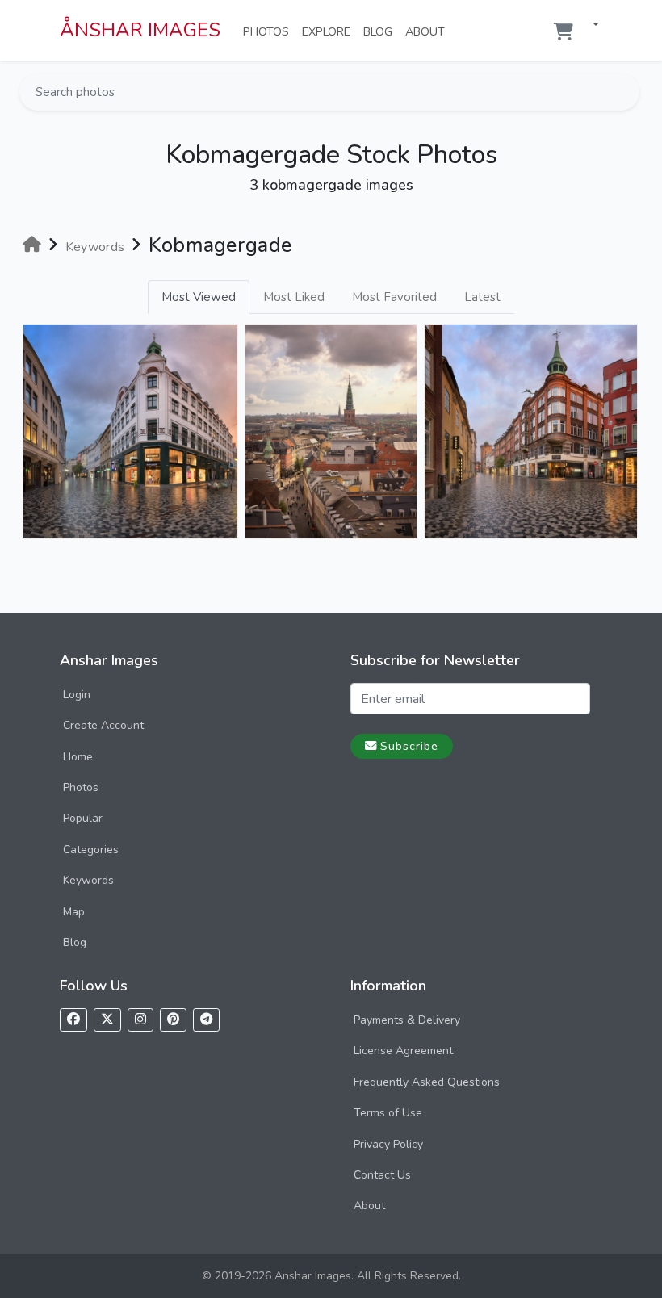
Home (78, 756)
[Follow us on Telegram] (206, 1020)
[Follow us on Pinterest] (173, 1020)
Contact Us (382, 1175)
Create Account (103, 725)
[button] (589, 25)
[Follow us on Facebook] (73, 1020)
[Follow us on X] (107, 1020)
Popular (83, 818)
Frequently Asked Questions (427, 1082)
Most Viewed (198, 297)
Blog (381, 31)
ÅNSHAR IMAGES (140, 30)
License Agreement (403, 1050)
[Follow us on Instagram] (140, 1020)
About (428, 31)
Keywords (88, 880)
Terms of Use (388, 1112)
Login (76, 694)
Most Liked (294, 297)
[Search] (625, 92)
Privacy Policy (388, 1144)
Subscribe (409, 746)
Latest (482, 297)
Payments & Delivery (407, 1020)
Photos (269, 31)
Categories (91, 849)
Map (74, 911)
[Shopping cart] (563, 32)
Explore (329, 31)
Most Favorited (394, 297)
